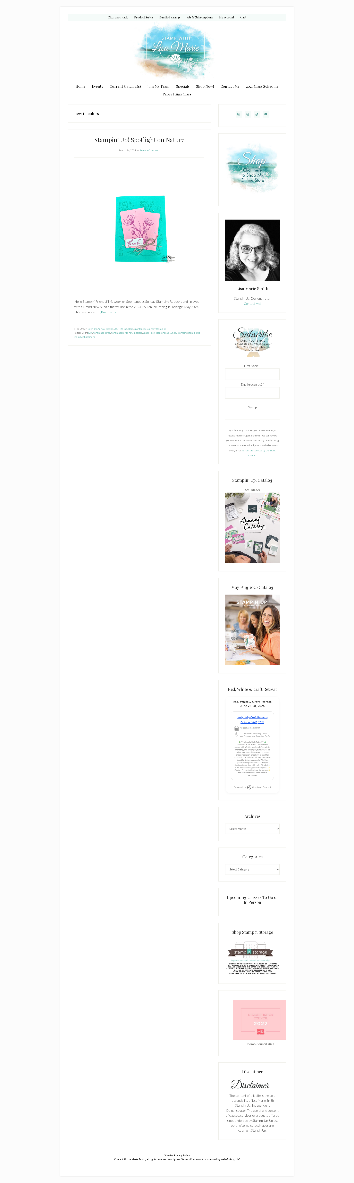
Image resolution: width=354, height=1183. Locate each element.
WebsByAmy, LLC (230, 1159)
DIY (90, 332)
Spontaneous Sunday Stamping (150, 328)
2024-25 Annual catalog (100, 328)
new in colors (135, 332)
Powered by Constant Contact (252, 787)
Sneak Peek (149, 332)
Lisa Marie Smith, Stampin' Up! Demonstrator (177, 51)
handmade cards (101, 332)
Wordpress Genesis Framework (185, 1159)
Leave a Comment (149, 150)
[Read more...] (109, 312)
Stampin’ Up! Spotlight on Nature (139, 140)
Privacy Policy (182, 1155)
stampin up (194, 332)
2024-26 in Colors (123, 328)
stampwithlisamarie (84, 336)
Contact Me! (252, 303)
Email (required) (252, 384)
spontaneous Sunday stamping (171, 332)
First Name (252, 366)
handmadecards (119, 332)
